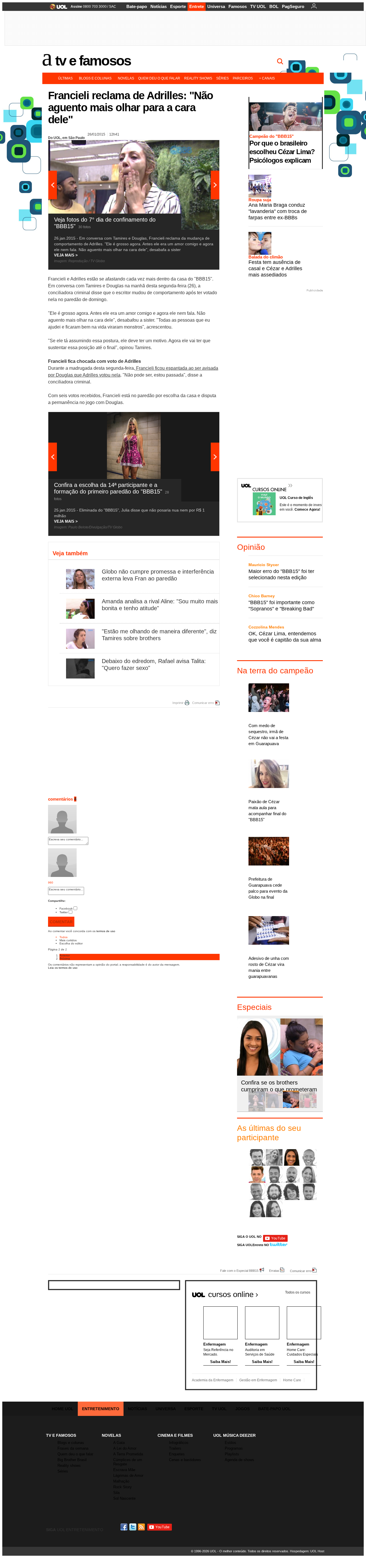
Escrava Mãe (124, 1470)
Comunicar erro (203, 703)
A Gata (119, 1442)
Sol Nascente (124, 1498)
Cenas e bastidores (185, 1460)
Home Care (292, 1380)
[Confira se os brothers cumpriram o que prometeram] (291, 1107)
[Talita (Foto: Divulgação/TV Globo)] (257, 1209)
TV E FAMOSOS (61, 1435)
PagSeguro (293, 6)
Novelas (126, 78)
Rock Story (122, 1487)
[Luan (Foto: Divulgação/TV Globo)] (257, 1191)
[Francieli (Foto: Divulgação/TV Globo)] (308, 1174)
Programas (234, 1448)
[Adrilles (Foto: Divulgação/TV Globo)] (257, 1157)
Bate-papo (136, 6)
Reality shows (198, 78)
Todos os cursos (297, 1292)
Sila (116, 1493)
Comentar (61, 922)
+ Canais (267, 78)
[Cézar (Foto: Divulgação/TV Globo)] (257, 1174)
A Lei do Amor (124, 1448)
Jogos (242, 1408)
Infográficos (178, 1442)
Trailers (175, 1448)
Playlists (232, 1454)
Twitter (63, 912)
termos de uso (105, 931)
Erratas (274, 1270)
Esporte (178, 6)
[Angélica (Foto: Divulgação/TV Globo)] (308, 1157)
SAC (112, 7)
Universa (216, 6)
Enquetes (177, 1454)
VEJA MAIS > (66, 255)
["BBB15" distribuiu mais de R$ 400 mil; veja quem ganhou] (308, 1107)
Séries (222, 78)
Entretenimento (100, 1408)
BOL (274, 6)
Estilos (230, 1442)
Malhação (121, 1481)
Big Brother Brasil (72, 1460)
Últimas (65, 78)
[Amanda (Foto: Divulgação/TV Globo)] (291, 1157)
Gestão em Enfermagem (258, 1380)
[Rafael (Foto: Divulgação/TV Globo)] (308, 1191)
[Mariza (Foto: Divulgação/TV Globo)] (291, 1191)
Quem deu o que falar (159, 78)
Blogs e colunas (95, 78)
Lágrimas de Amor (128, 1475)
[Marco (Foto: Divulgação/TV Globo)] (274, 1191)
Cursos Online (266, 481)
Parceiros (243, 78)
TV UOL (258, 6)
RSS (142, 1527)
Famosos (237, 6)
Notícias (158, 6)
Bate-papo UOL (274, 1408)
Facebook (66, 908)
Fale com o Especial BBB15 (239, 1270)
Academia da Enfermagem (212, 1380)
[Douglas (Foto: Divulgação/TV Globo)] (274, 1174)
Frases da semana (72, 1448)
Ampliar (201, 147)
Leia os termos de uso (62, 967)
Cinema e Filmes (175, 1435)
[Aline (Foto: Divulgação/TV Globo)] (274, 1157)
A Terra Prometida (128, 1454)
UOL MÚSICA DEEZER (234, 1435)
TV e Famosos (93, 60)
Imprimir (178, 703)
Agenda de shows (239, 1460)
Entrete (196, 6)
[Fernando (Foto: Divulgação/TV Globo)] (291, 1174)
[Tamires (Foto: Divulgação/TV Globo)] (274, 1209)
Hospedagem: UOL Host (307, 1551)
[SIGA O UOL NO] (275, 1240)
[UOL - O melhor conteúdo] (57, 8)
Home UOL (62, 1408)
